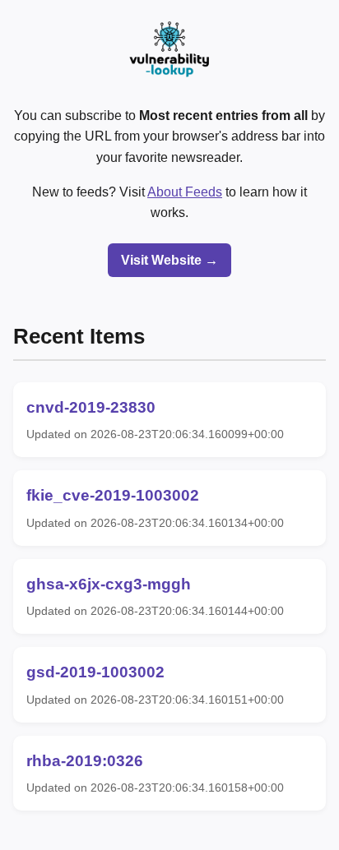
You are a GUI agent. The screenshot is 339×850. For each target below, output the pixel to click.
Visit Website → (169, 260)
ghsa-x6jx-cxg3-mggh (108, 584)
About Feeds (184, 192)
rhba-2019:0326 (84, 760)
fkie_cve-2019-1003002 (112, 495)
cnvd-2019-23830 (91, 407)
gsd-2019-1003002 (95, 672)
